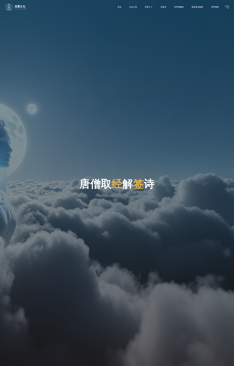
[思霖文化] (9, 7)
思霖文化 (20, 6)
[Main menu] (227, 7)
